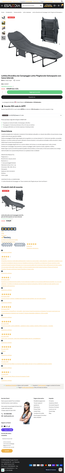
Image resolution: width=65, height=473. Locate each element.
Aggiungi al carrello (34, 91)
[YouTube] (4, 425)
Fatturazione (37, 406)
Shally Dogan (8, 79)
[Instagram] (2, 425)
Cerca (41, 6)
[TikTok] (9, 425)
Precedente (7, 243)
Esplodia (51, 397)
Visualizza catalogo (2, 5)
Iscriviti (7, 449)
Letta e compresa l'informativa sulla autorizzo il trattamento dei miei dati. (8, 443)
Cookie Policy (37, 410)
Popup (13, 85)
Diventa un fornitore (54, 406)
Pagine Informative (39, 397)
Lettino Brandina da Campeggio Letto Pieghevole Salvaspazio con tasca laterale (12, 214)
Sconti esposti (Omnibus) (40, 414)
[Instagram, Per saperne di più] (55, 5)
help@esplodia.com (8, 415)
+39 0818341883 (7, 412)
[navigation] (3, 18)
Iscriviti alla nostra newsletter (6, 433)
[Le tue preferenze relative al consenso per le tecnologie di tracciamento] (2, 470)
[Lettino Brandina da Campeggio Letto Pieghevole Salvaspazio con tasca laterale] (13, 200)
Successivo (20, 243)
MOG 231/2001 (37, 416)
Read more (15, 1)
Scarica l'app (52, 410)
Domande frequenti (54, 404)
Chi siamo (51, 399)
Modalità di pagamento (39, 399)
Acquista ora (32, 96)
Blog (50, 412)
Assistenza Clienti (53, 402)
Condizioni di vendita (39, 412)
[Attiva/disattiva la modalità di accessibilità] (62, 1)
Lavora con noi (52, 408)
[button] (5, 89)
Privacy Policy (37, 408)
